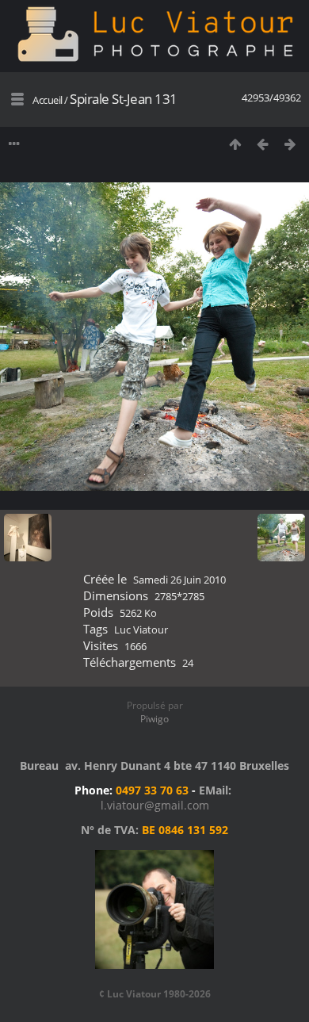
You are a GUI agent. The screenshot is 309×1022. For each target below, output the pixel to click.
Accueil (47, 100)
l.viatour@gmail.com (155, 805)
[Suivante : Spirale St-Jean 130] (290, 144)
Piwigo (154, 718)
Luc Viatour (141, 629)
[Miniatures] (235, 144)
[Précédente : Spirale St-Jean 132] (263, 144)
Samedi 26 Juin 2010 (179, 579)
